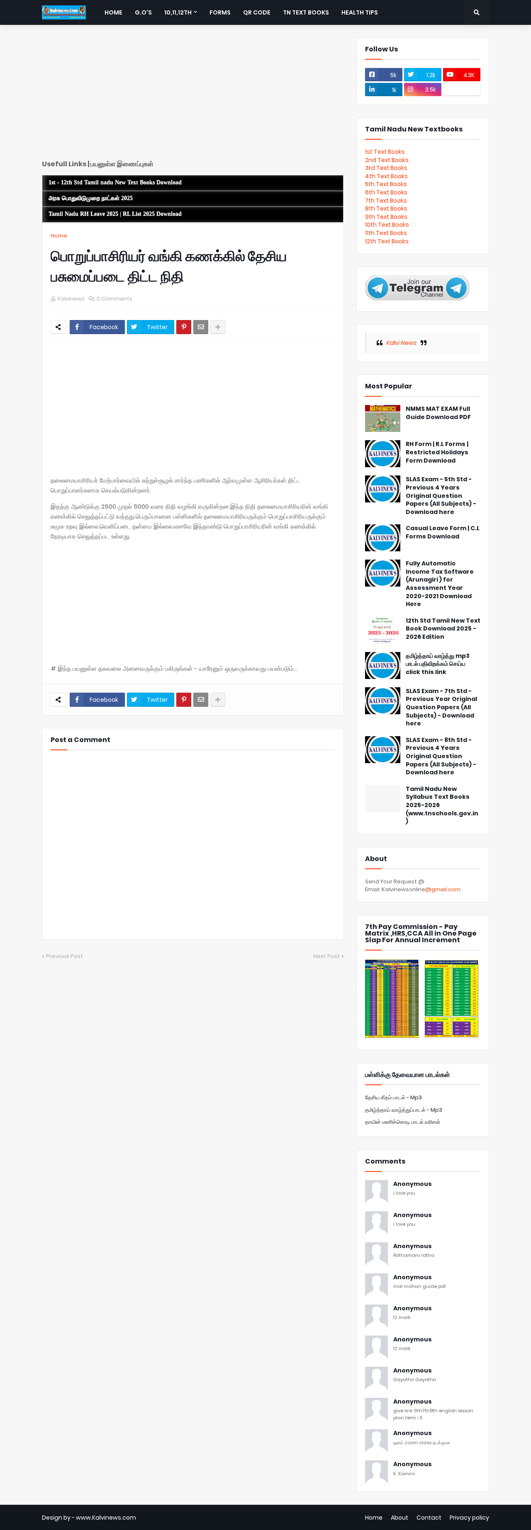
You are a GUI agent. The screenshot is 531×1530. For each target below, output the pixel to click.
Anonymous (412, 1184)
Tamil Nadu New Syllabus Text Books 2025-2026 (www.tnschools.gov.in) (442, 805)
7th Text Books (386, 200)
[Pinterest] (183, 327)
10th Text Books (387, 225)
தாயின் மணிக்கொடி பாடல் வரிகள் (402, 1122)
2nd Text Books (387, 160)
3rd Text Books (386, 168)
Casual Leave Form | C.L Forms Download (443, 532)
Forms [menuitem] (220, 12)
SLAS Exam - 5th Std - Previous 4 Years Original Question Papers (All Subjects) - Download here (441, 495)
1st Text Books (385, 152)
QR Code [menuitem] (256, 12)
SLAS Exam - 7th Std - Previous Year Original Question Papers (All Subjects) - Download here (441, 707)
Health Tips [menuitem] (359, 12)
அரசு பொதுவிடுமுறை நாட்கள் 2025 (91, 198)
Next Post (326, 956)
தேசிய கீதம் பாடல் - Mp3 (393, 1097)
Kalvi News (402, 343)
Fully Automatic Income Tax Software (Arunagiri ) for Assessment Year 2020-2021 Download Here (440, 584)
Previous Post (64, 956)
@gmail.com (442, 889)
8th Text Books (386, 208)
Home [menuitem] (113, 12)
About (399, 1517)
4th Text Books (386, 176)
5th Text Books (386, 184)
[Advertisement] (193, 95)
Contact (429, 1517)
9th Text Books (386, 217)
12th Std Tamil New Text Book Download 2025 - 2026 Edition (443, 629)
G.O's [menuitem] (143, 12)
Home (59, 236)
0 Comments (114, 299)
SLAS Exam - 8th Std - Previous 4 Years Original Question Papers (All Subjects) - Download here (441, 756)
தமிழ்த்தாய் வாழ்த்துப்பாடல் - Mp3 (403, 1110)
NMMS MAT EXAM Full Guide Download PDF (438, 413)
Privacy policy (469, 1517)
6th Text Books (386, 192)
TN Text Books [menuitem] (306, 12)
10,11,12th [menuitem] (178, 12)
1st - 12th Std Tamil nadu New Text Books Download (115, 182)
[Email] (200, 327)
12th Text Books (387, 241)
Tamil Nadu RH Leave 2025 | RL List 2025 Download (115, 214)
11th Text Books (386, 233)
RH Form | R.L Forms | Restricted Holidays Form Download (437, 452)
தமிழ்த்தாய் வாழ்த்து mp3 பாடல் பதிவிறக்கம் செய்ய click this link (438, 664)
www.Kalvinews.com (106, 1517)
